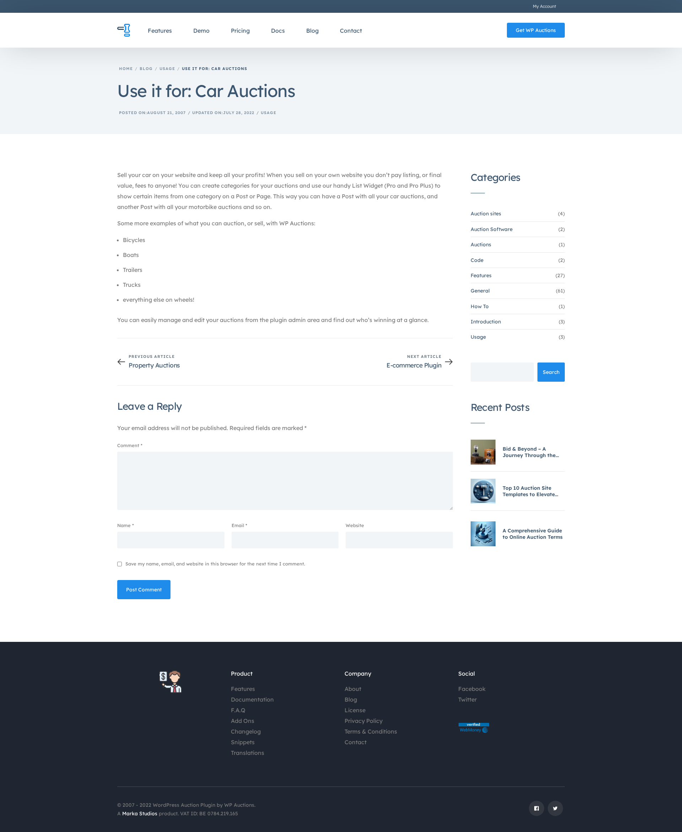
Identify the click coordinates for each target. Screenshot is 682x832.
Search (551, 372)
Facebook (472, 688)
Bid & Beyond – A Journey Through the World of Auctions (529, 452)
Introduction (486, 321)
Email (239, 525)
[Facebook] (536, 811)
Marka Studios (139, 813)
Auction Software (492, 229)
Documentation (252, 699)
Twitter (467, 699)
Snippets (243, 742)
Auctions (481, 244)
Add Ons (242, 720)
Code (477, 260)
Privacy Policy (364, 720)
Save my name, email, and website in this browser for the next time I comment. (215, 564)
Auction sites (486, 213)
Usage (268, 112)
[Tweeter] (555, 811)
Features (481, 275)
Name (125, 525)
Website (355, 525)
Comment (129, 445)
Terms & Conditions (371, 731)
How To (480, 306)
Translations (247, 752)
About (353, 688)
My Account (544, 6)
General (480, 291)
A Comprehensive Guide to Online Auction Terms (533, 533)
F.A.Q (238, 710)
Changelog (246, 731)
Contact (356, 742)
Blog (351, 699)
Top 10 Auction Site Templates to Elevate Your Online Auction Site (533, 491)
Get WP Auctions (536, 30)
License (355, 710)
